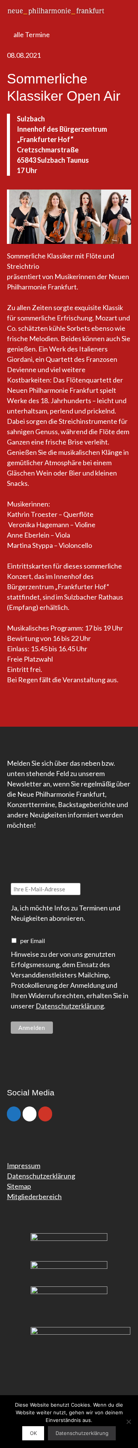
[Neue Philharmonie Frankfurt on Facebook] (14, 1113)
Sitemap (19, 1186)
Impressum (23, 1165)
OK (33, 1433)
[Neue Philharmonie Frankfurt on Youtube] (45, 1113)
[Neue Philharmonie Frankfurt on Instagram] (29, 1113)
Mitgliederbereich (34, 1196)
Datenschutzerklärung (70, 1006)
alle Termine (31, 34)
